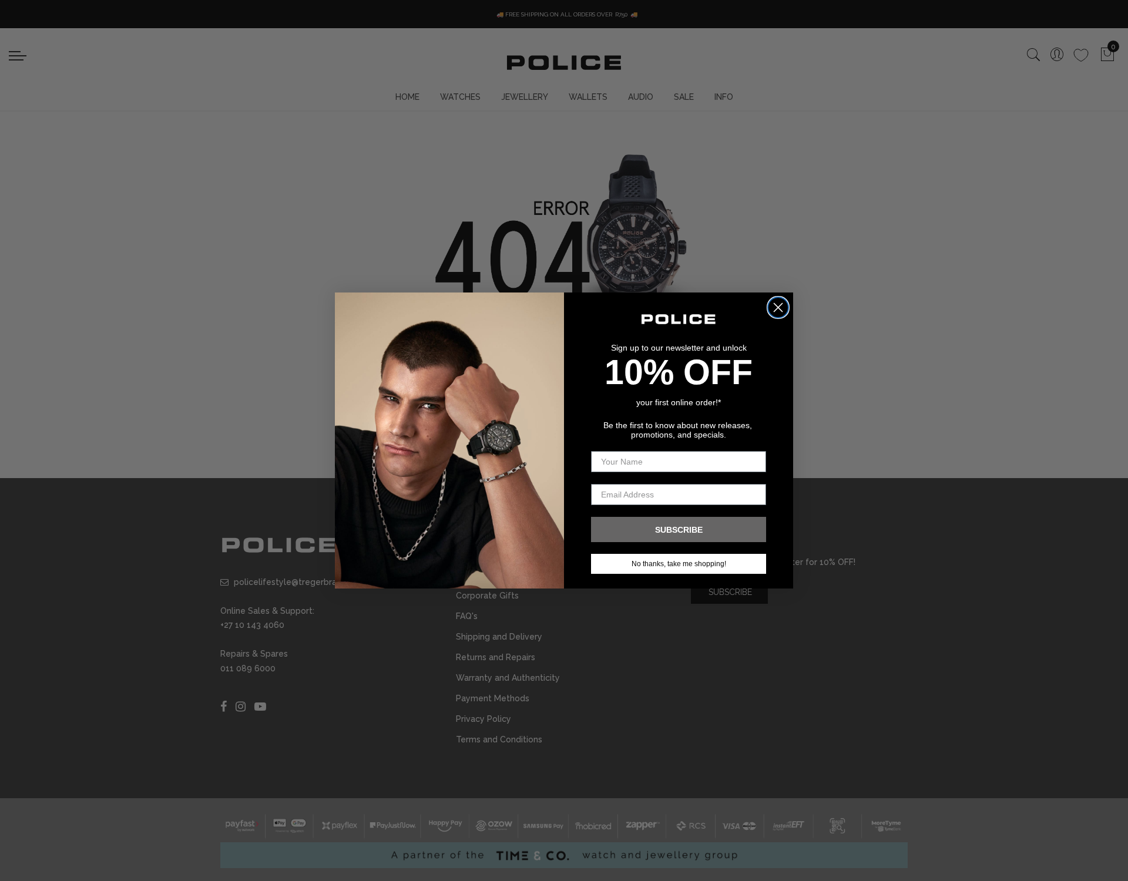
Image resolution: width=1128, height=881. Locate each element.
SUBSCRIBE (679, 529)
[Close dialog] (778, 307)
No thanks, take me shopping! (679, 564)
